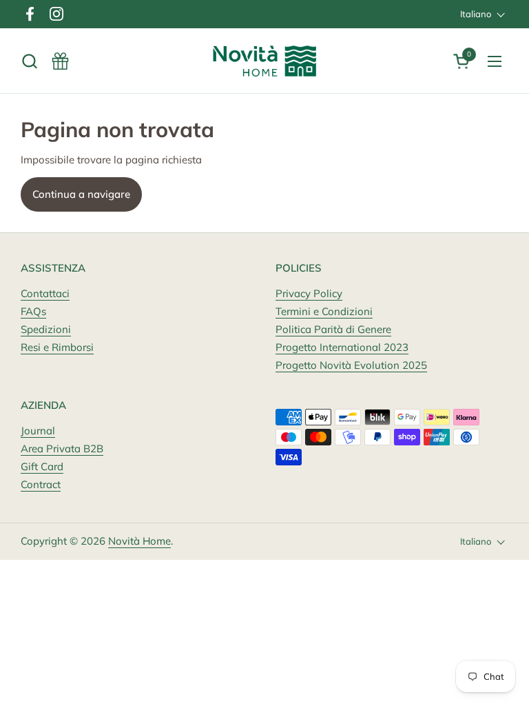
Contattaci (45, 293)
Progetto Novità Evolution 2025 (351, 365)
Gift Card (42, 466)
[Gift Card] (60, 61)
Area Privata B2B (62, 448)
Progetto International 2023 (342, 347)
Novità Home (139, 540)
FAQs (33, 311)
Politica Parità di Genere (333, 329)
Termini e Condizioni (324, 311)
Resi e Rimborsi (57, 347)
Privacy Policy (309, 293)
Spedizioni (46, 329)
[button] (29, 61)
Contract (41, 484)
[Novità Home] (265, 61)
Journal (38, 430)
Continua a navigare (81, 194)
